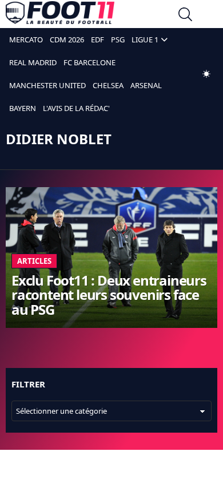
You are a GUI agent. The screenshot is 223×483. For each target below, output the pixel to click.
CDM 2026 (67, 39)
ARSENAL (146, 85)
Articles (34, 261)
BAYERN (22, 108)
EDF (97, 39)
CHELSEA (108, 85)
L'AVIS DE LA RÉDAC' (76, 108)
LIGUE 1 (145, 39)
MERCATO (26, 39)
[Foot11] (60, 15)
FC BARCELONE (89, 62)
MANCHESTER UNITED (47, 85)
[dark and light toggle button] (206, 73)
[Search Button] (185, 15)
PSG (118, 39)
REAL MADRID (33, 62)
